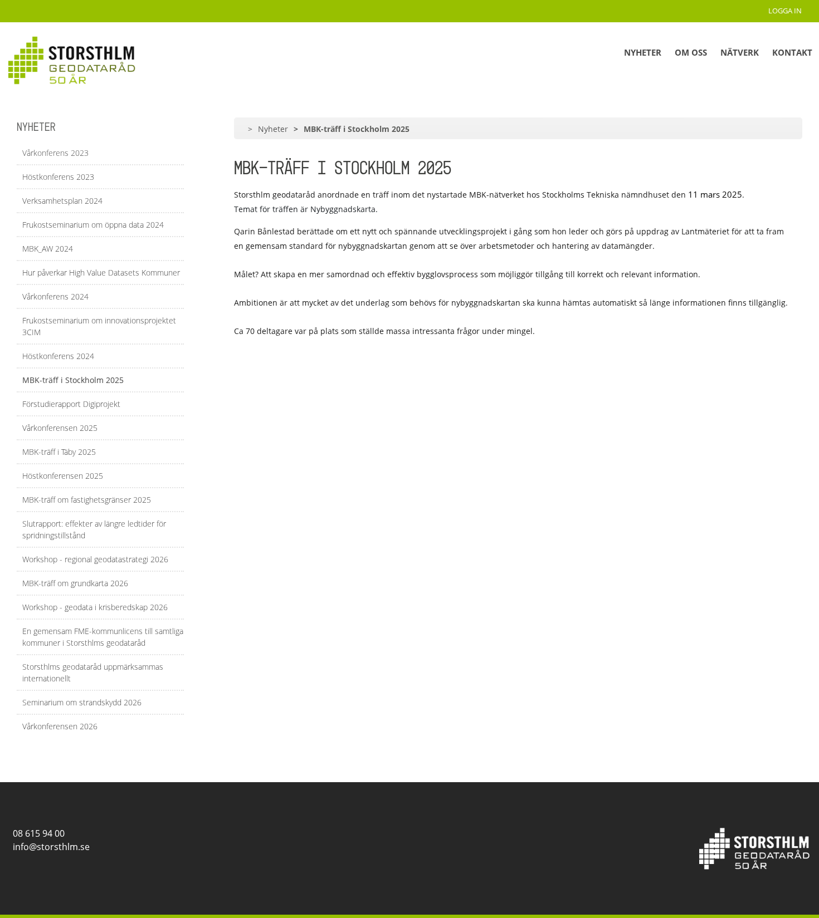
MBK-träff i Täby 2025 (59, 451)
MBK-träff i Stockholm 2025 (73, 380)
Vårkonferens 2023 (55, 153)
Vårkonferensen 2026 (60, 726)
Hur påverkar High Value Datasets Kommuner (101, 272)
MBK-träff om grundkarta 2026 (75, 583)
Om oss (691, 52)
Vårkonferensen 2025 (60, 428)
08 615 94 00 (36, 833)
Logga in (786, 11)
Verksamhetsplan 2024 (62, 200)
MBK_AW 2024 (47, 248)
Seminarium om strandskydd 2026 (82, 702)
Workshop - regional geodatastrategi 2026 (95, 559)
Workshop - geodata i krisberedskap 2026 (95, 607)
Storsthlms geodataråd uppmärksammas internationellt (92, 672)
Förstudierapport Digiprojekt (71, 404)
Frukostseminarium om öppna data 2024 (93, 224)
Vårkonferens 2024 (55, 296)
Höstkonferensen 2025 (62, 475)
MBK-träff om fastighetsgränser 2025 (86, 499)
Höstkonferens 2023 (58, 176)
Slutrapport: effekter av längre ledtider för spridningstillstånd (94, 529)
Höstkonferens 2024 (58, 356)
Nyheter (642, 52)
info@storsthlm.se (49, 847)
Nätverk (739, 52)
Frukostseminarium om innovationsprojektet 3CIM (99, 326)
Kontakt (792, 52)
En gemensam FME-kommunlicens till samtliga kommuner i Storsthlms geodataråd (102, 637)
